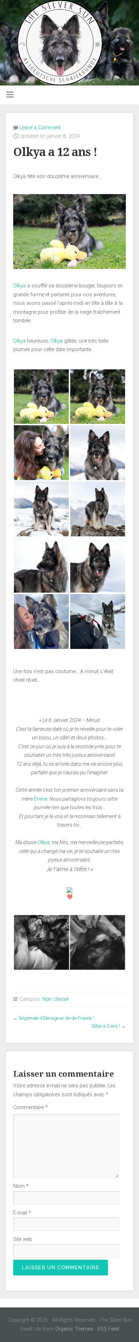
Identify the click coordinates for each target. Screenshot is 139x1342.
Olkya (19, 286)
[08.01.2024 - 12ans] (41, 396)
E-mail (22, 1213)
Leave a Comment (40, 128)
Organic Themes (74, 1329)
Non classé (55, 999)
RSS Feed (108, 1329)
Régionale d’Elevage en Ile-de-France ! (56, 1018)
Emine (40, 799)
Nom (21, 1186)
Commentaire (30, 1107)
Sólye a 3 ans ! (105, 1026)
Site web (22, 1239)
